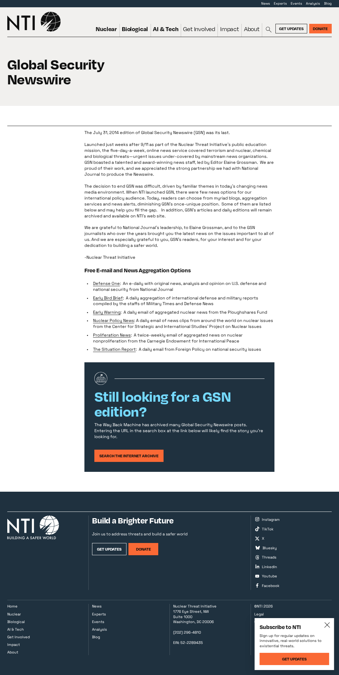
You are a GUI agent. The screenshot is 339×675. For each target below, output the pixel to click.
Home (12, 606)
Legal (259, 614)
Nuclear (106, 28)
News (265, 3)
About (252, 28)
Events (296, 3)
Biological (135, 28)
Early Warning (107, 312)
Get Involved (199, 28)
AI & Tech (165, 28)
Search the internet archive (129, 455)
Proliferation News (112, 335)
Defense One (106, 283)
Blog (328, 3)
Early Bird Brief (108, 298)
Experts (280, 3)
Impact (229, 28)
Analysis (313, 3)
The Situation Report (114, 349)
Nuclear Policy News (113, 320)
